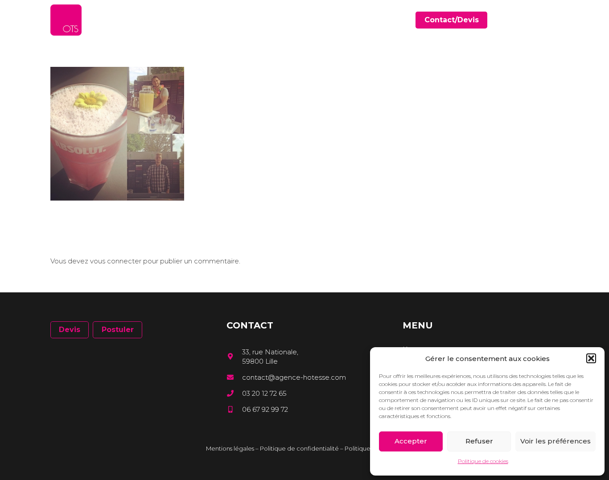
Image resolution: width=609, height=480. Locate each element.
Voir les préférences (555, 441)
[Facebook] (530, 19)
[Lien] (66, 20)
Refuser (479, 441)
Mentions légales (230, 448)
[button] (591, 358)
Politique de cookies (483, 461)
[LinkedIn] (543, 19)
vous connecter (115, 261)
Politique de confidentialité (299, 448)
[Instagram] (555, 20)
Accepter (411, 441)
